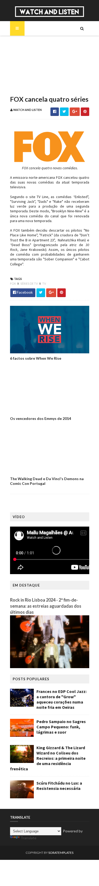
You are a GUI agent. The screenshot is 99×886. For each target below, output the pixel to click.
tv (44, 283)
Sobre (25, 43)
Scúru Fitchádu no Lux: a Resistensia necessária (59, 785)
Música (25, 52)
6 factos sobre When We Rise (35, 358)
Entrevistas (29, 70)
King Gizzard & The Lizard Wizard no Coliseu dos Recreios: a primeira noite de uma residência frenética (48, 758)
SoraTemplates (60, 853)
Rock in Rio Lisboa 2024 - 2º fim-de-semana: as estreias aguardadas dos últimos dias (45, 606)
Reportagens (30, 79)
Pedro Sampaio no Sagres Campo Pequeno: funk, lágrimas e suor (61, 727)
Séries (24, 61)
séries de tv (29, 283)
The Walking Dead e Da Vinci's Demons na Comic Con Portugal (47, 481)
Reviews (26, 88)
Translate (28, 838)
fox (13, 283)
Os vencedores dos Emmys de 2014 (40, 418)
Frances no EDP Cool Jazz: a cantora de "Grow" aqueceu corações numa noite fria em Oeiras (61, 699)
